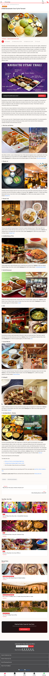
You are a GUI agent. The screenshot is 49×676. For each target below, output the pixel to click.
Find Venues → (42, 95)
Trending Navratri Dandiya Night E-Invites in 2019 (14, 463)
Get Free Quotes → (24, 629)
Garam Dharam (16, 374)
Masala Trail (11, 233)
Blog (4, 4)
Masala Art (7, 195)
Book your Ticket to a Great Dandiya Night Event (14, 461)
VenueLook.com (37, 473)
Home (2, 4)
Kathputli (9, 410)
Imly (32, 338)
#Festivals (4, 479)
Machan (40, 452)
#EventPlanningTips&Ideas (12, 479)
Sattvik (19, 302)
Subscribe (31, 646)
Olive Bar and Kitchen (41, 158)
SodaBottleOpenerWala (41, 267)
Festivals (7, 4)
